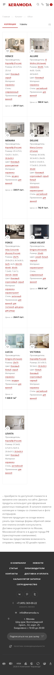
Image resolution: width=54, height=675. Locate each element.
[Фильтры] (50, 24)
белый (33, 179)
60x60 (8, 267)
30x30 (14, 267)
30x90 (40, 67)
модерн (15, 380)
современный (11, 92)
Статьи (13, 568)
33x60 (15, 274)
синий (38, 256)
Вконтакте (19, 594)
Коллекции (10, 24)
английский (41, 88)
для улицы (10, 310)
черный (33, 260)
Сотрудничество (27, 584)
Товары (23, 24)
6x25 (7, 264)
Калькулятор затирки (26, 579)
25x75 (15, 256)
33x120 (8, 274)
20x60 (40, 253)
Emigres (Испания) (38, 249)
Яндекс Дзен (35, 594)
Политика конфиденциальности (29, 646)
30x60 (32, 169)
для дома (19, 307)
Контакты (12, 573)
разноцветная (11, 165)
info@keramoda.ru (29, 612)
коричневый (36, 176)
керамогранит (36, 190)
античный (16, 296)
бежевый (15, 74)
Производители (35, 568)
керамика (9, 84)
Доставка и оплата (36, 573)
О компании (18, 563)
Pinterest (27, 594)
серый (8, 77)
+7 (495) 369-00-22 (27, 603)
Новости (38, 563)
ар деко (15, 176)
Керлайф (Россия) (13, 63)
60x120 (18, 264)
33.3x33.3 (9, 158)
